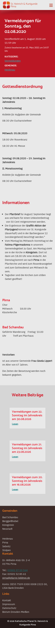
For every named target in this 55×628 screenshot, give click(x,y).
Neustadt (7, 528)
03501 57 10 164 (17, 570)
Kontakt (6, 600)
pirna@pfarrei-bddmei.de (16, 577)
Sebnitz (6, 546)
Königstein (8, 524)
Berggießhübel (10, 521)
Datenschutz (9, 608)
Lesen (15, 424)
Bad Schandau (10, 517)
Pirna (5, 542)
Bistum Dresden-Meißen (15, 611)
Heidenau (10, 69)
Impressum (8, 604)
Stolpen (6, 550)
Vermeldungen (13, 60)
